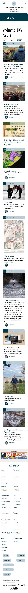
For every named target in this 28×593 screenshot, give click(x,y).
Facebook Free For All (11, 348)
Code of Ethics (8, 569)
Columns (16, 486)
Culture (16, 489)
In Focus (3, 504)
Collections (3, 507)
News (2, 471)
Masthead (21, 555)
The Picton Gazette (11, 582)
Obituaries (3, 550)
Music (15, 510)
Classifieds (3, 544)
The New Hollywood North (13, 64)
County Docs (8, 397)
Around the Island (7, 532)
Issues (8, 17)
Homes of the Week (5, 519)
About (6, 555)
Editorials (16, 477)
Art (15, 495)
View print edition (19, 39)
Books (15, 507)
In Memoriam (4, 547)
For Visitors (4, 541)
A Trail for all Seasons (11, 300)
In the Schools (17, 526)
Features (4, 489)
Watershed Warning (11, 104)
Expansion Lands (10, 171)
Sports (16, 514)
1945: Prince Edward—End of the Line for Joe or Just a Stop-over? (14, 142)
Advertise (7, 560)
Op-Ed (15, 480)
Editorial (17, 471)
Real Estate (4, 514)
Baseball (16, 523)
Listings (3, 526)
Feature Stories (4, 523)
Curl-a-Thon (8, 202)
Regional (16, 529)
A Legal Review (9, 256)
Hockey (16, 519)
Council (3, 477)
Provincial (3, 486)
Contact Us (21, 560)
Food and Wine (17, 498)
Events (2, 538)
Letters (15, 483)
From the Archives (5, 501)
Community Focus (5, 483)
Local (2, 480)
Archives (6, 574)
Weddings (17, 532)
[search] (25, 3)
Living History (4, 498)
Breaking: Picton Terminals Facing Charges (13, 431)
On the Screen (17, 504)
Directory (16, 541)
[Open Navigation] (4, 3)
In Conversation (5, 495)
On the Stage (17, 501)
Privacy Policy (8, 565)
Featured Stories (18, 538)
